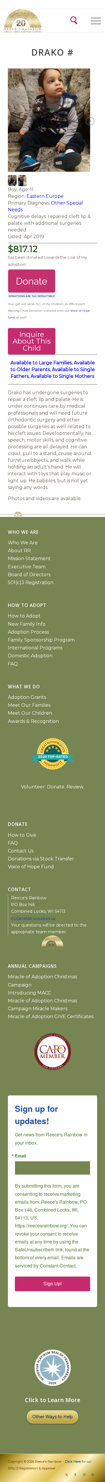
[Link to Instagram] (84, 1474)
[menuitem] (95, 20)
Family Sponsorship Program (41, 640)
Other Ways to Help (52, 1416)
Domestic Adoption (30, 655)
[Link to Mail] (92, 1474)
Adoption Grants (27, 697)
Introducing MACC (29, 993)
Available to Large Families (41, 363)
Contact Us (21, 851)
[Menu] (93, 20)
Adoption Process (28, 632)
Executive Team (27, 567)
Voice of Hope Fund (31, 866)
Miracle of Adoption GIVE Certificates (50, 1016)
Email (20, 1156)
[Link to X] (66, 1474)
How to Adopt (24, 616)
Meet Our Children (30, 713)
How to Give (22, 835)
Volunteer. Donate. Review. (52, 787)
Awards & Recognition (33, 721)
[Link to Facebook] (75, 1474)
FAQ (13, 664)
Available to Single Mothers (62, 376)
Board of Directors (29, 574)
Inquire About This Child (32, 341)
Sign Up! (52, 1283)
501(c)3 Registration (30, 582)
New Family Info (27, 624)
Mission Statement (29, 558)
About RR (19, 550)
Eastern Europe (45, 196)
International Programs (35, 648)
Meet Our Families (29, 705)
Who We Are (23, 543)
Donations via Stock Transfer (41, 859)
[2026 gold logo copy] (28, 20)
